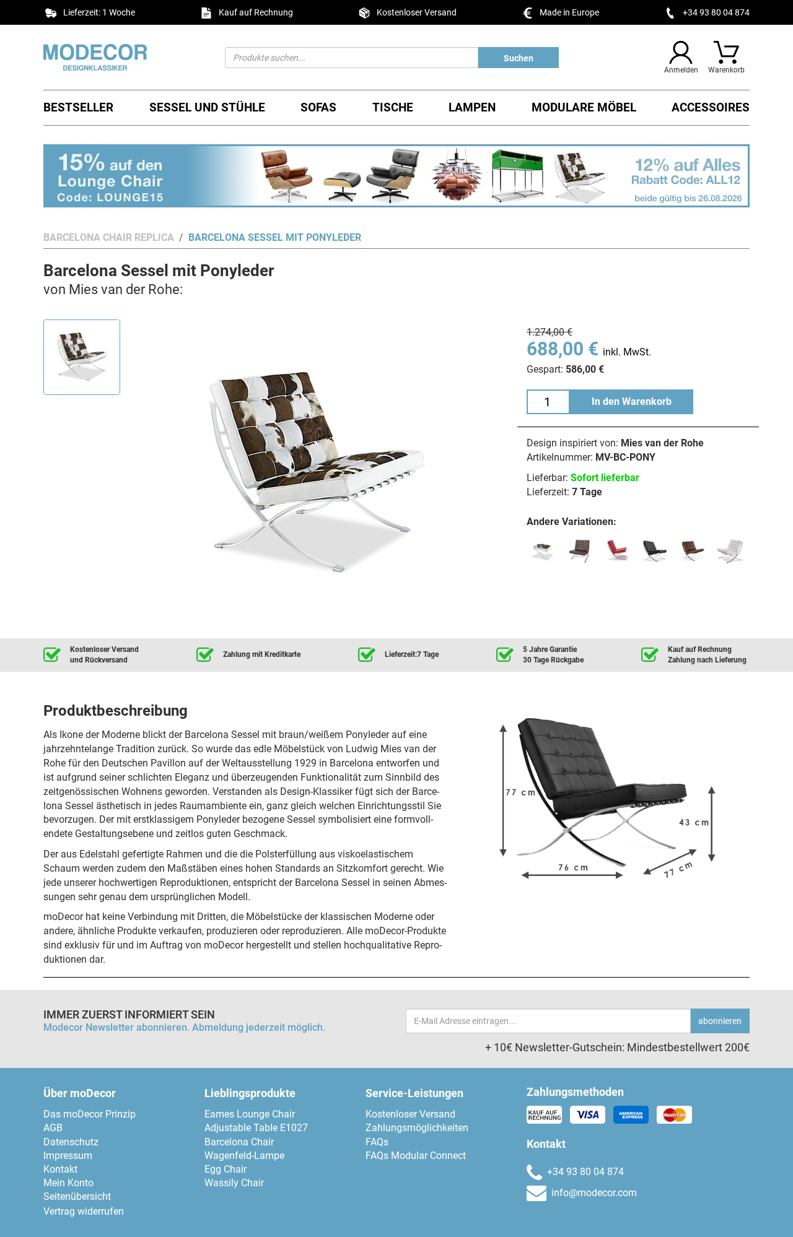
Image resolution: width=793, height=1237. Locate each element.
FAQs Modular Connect (416, 1155)
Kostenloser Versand (410, 1114)
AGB (53, 1128)
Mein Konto (68, 1183)
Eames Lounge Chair (249, 1114)
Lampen (472, 107)
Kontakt (60, 1169)
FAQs (377, 1142)
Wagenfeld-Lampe (244, 1155)
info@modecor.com (594, 1193)
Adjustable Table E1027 (256, 1128)
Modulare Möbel (584, 107)
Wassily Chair (234, 1183)
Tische (392, 107)
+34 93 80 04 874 (716, 12)
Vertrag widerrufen (83, 1211)
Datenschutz (71, 1142)
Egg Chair (225, 1169)
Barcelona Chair (239, 1142)
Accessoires (711, 107)
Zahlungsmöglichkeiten (417, 1128)
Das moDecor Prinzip (89, 1114)
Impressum (67, 1155)
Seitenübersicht (77, 1196)
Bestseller (78, 107)
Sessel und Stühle (207, 107)
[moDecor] (124, 57)
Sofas (318, 107)
